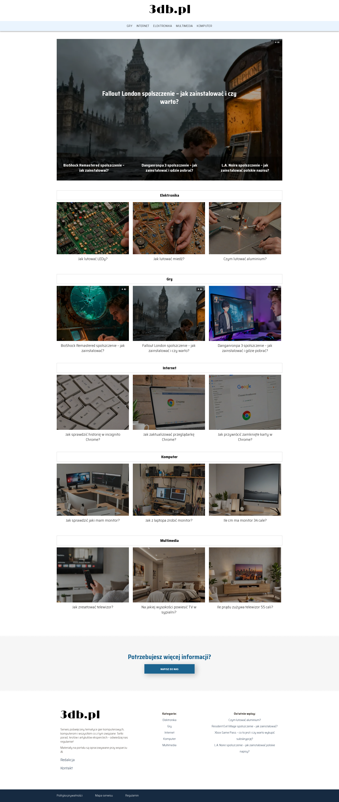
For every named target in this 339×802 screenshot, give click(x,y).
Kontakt (66, 768)
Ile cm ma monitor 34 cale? (245, 520)
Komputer (204, 25)
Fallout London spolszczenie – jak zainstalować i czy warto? (169, 98)
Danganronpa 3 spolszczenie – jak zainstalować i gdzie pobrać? (169, 167)
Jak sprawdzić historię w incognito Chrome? (93, 437)
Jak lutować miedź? (169, 258)
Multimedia (184, 25)
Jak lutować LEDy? (93, 258)
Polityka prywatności (70, 795)
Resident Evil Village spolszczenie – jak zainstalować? (245, 726)
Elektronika (162, 25)
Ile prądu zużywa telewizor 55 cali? (245, 607)
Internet (143, 25)
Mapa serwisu (104, 795)
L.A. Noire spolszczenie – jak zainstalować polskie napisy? (245, 167)
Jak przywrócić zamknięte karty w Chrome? (245, 437)
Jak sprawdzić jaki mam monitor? (93, 520)
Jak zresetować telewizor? (92, 607)
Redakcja (67, 759)
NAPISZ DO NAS (169, 669)
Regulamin (132, 795)
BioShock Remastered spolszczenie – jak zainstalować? (93, 167)
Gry (129, 25)
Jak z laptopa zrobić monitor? (169, 520)
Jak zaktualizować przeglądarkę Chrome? (168, 437)
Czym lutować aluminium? (245, 258)
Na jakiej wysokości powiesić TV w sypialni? (168, 609)
